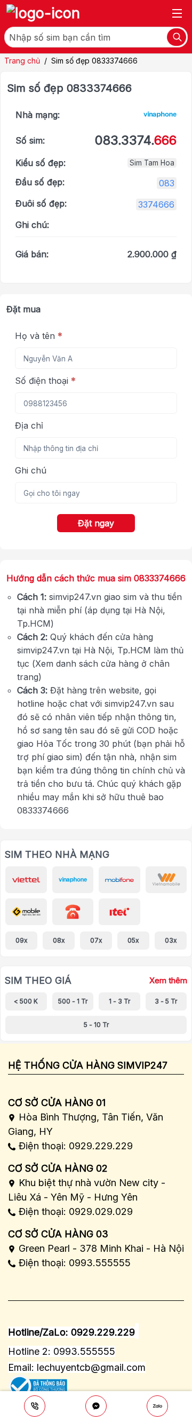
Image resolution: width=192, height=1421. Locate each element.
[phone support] (34, 1406)
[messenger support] (96, 1406)
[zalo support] (157, 1406)
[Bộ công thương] (37, 1383)
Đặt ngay (96, 523)
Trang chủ (22, 60)
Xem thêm (168, 980)
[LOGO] (43, 13)
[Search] (176, 37)
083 (166, 183)
